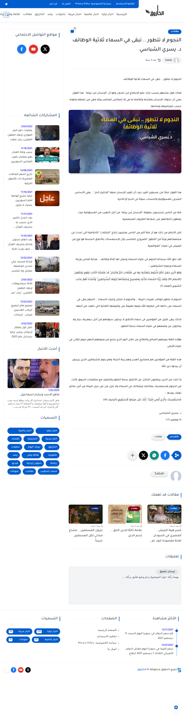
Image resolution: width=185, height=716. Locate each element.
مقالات (27, 14)
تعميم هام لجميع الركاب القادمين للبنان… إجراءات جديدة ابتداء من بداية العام (20, 311)
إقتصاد (15, 439)
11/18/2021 (26, 148)
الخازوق (40, 14)
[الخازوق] (157, 10)
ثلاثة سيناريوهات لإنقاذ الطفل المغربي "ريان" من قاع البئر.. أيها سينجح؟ (21, 289)
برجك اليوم (34, 447)
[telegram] (6, 4)
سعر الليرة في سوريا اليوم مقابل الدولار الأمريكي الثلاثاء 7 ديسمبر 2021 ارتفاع (149, 651)
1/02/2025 (53, 390)
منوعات (14, 471)
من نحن (53, 4)
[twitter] (45, 49)
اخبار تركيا (108, 14)
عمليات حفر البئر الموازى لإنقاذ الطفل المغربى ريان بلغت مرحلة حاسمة (20, 136)
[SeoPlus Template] (179, 669)
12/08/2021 (26, 170)
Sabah (168, 60)
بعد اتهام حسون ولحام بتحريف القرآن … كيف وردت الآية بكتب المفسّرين (20, 245)
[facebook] (21, 49)
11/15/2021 (26, 214)
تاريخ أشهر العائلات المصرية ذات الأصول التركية (20, 179)
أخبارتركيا (32, 439)
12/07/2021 (167, 645)
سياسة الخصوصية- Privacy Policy (93, 4)
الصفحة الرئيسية (107, 630)
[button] (165, 455)
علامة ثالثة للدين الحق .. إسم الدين (126, 533)
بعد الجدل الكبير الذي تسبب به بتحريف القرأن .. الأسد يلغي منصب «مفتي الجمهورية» (21, 223)
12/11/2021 (167, 630)
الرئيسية (121, 14)
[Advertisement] (33, 83)
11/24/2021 (26, 236)
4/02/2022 (26, 323)
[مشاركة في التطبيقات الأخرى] (132, 455)
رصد (50, 14)
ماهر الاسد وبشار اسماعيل (39, 395)
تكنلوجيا (52, 455)
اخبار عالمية (91, 14)
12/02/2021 (26, 258)
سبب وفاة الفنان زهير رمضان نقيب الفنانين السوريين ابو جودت (21, 157)
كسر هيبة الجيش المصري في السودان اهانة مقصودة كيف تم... (165, 536)
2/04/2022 (26, 126)
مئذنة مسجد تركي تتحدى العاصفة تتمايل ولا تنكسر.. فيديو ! (21, 267)
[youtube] (33, 49)
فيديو (15, 463)
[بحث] (6, 15)
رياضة (53, 463)
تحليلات (61, 14)
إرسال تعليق (167, 571)
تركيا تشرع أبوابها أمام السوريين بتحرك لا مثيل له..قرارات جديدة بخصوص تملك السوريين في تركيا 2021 (21, 201)
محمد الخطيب (48, 471)
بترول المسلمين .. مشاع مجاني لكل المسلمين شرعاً (86, 536)
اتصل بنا (66, 4)
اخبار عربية (74, 14)
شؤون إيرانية (34, 463)
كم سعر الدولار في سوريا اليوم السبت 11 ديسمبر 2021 (149, 636)
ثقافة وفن (13, 14)
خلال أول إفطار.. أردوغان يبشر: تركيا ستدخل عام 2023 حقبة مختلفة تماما (21, 333)
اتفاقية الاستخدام (125, 4)
